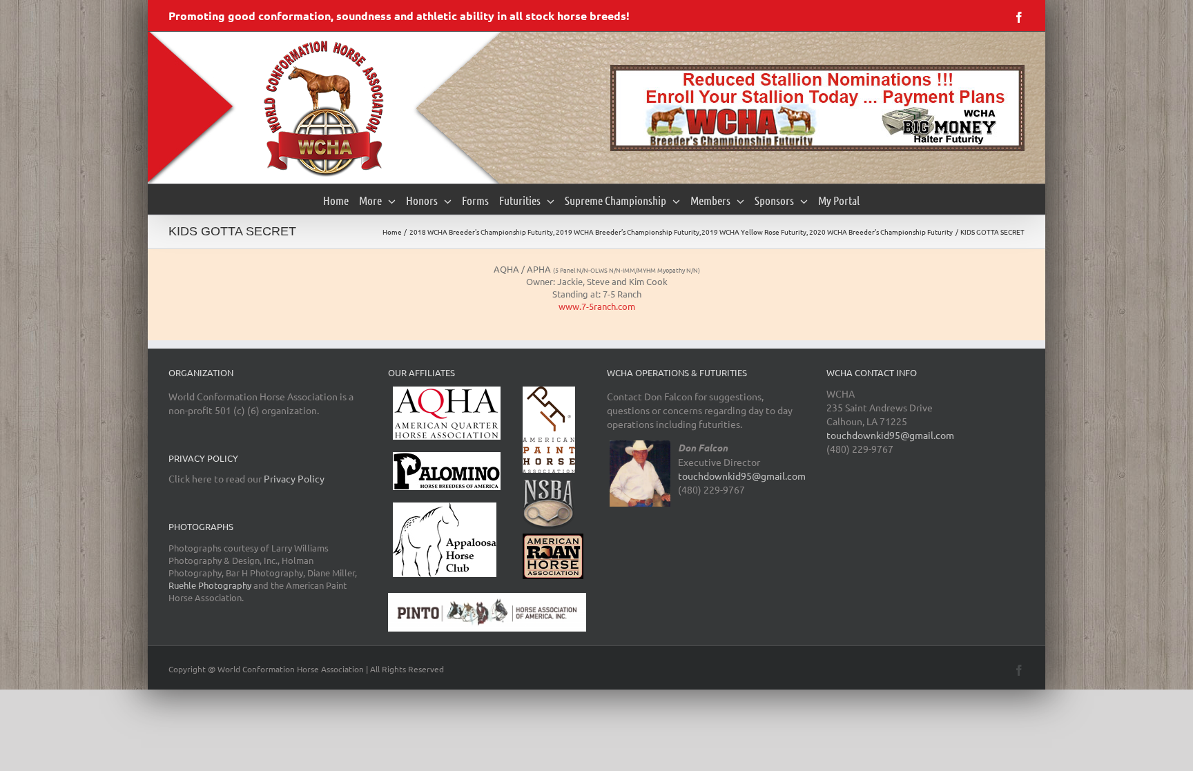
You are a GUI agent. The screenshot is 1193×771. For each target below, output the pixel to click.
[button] (817, 108)
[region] (817, 108)
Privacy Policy (294, 478)
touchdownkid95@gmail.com (742, 475)
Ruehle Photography (209, 585)
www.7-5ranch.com (597, 306)
